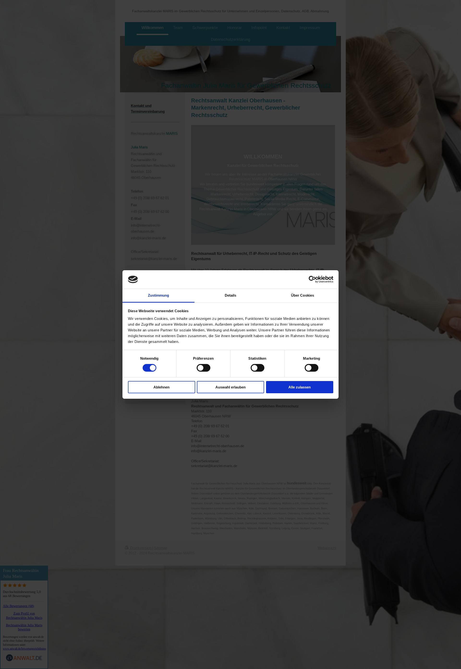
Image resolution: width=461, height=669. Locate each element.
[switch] (203, 368)
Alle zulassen (299, 387)
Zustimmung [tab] (158, 295)
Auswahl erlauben (230, 387)
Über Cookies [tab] (302, 295)
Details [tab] (231, 295)
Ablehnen (161, 387)
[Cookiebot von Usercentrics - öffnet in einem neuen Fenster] (312, 279)
